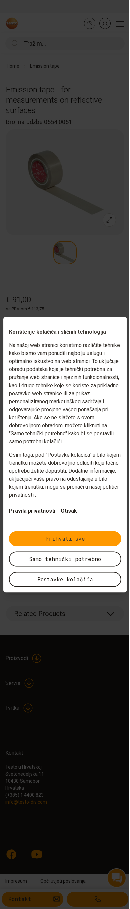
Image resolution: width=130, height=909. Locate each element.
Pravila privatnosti (32, 510)
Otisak (69, 510)
